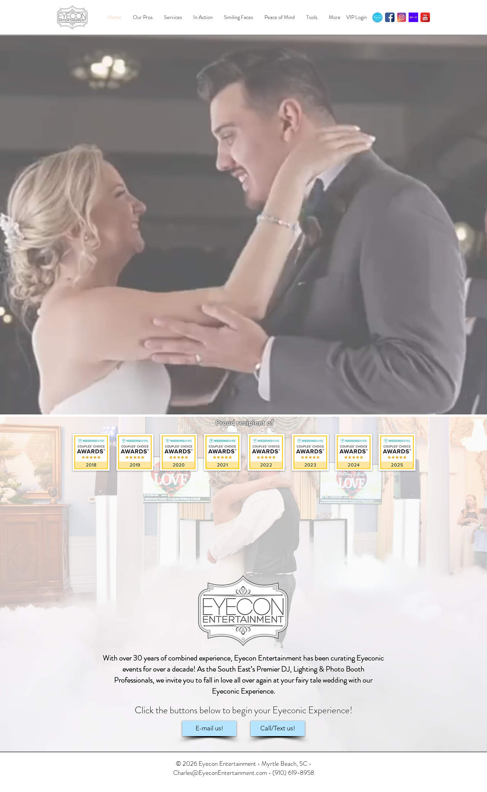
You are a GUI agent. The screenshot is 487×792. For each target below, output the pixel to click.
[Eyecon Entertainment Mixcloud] (413, 17)
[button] (173, 17)
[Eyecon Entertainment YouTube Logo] (425, 17)
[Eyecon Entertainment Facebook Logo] (390, 17)
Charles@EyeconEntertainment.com (220, 772)
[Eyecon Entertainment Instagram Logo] (401, 17)
